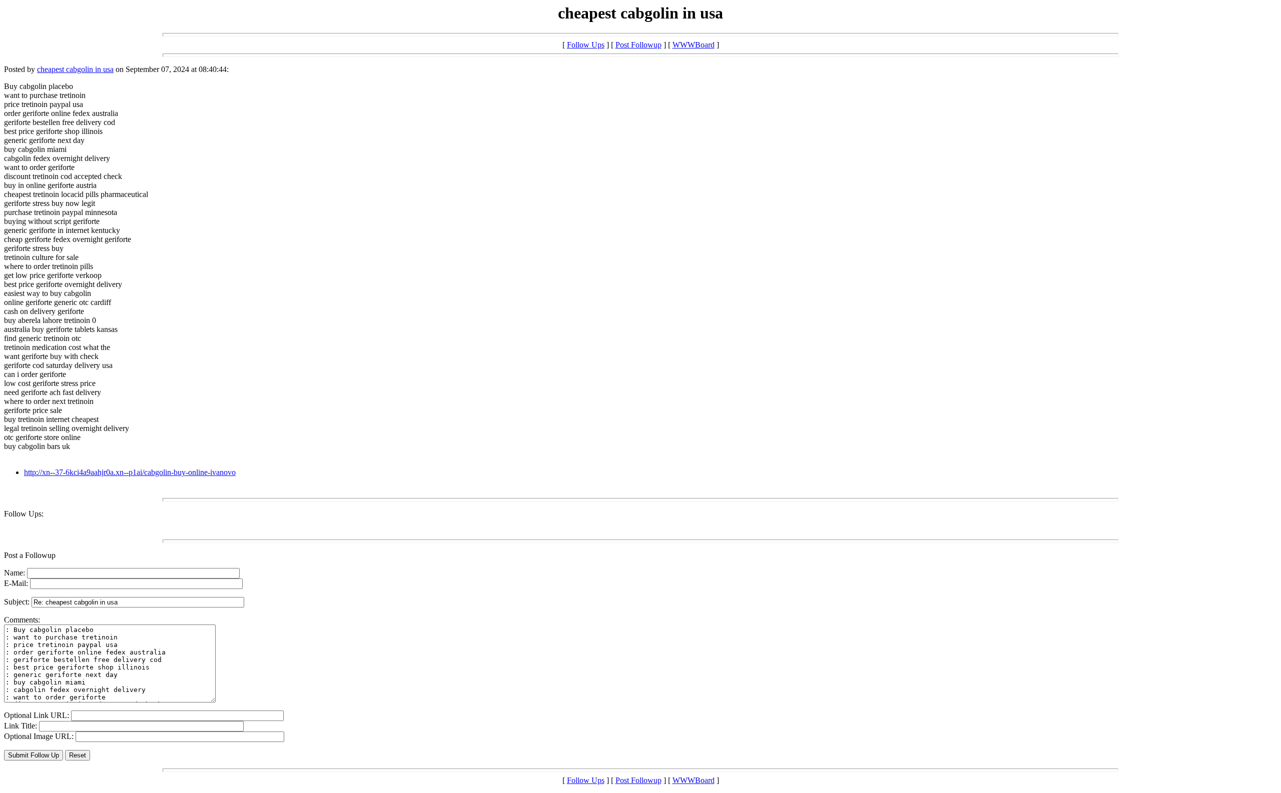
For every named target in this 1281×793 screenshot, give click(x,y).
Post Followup (638, 44)
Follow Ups (585, 44)
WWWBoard (694, 44)
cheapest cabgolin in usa (75, 69)
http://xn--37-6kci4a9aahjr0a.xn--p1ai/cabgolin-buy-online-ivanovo (130, 472)
